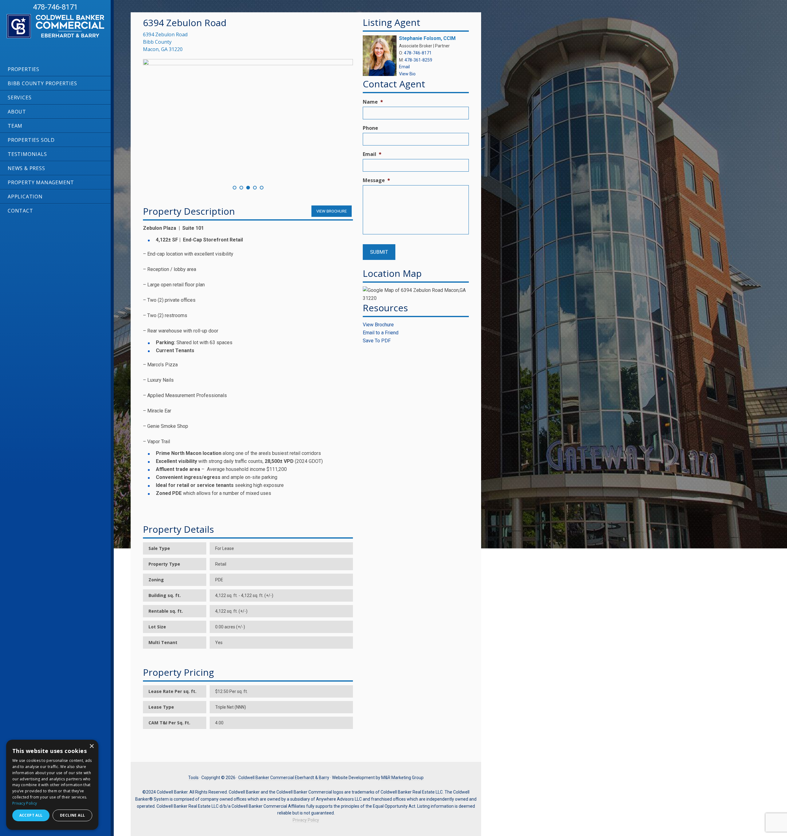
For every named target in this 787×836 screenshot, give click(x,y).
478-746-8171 (55, 7)
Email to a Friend (380, 333)
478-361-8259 (418, 60)
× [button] (91, 746)
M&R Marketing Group (402, 777)
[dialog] (52, 785)
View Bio (407, 73)
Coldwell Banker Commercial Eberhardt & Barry (49, 37)
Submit (379, 252)
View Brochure (378, 325)
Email (404, 66)
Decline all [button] (72, 815)
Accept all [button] (31, 815)
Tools (193, 777)
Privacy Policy (306, 820)
